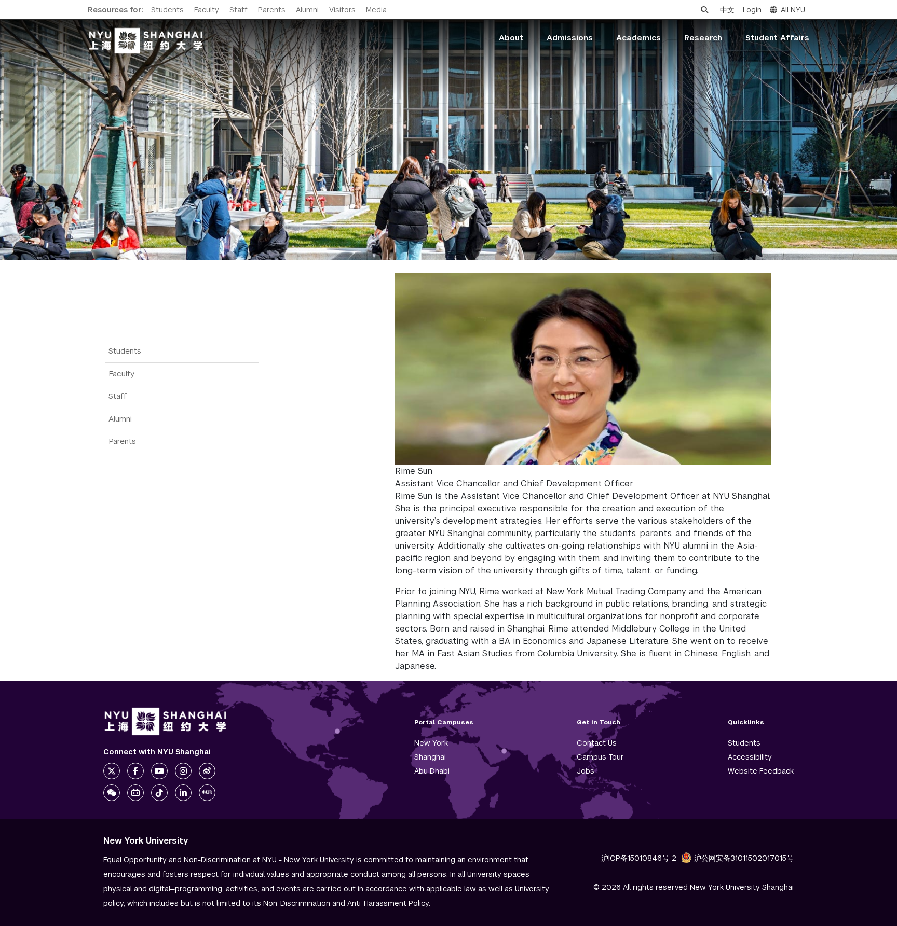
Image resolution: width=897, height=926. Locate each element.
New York (431, 743)
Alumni (307, 10)
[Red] (207, 792)
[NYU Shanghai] (165, 721)
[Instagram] (183, 771)
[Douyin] (159, 792)
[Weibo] (207, 771)
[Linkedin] (183, 792)
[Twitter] (111, 771)
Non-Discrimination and (346, 903)
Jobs (585, 771)
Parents (272, 10)
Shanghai (430, 757)
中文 (727, 10)
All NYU (793, 10)
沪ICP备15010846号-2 (638, 858)
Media (376, 10)
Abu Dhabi (432, 771)
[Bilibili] (135, 792)
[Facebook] (135, 771)
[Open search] (704, 10)
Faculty (206, 10)
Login (752, 10)
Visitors (342, 10)
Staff (238, 10)
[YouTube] (159, 771)
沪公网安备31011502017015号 (744, 858)
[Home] (146, 40)
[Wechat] (111, 792)
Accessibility (750, 757)
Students (167, 10)
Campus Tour (600, 757)
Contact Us (597, 743)
